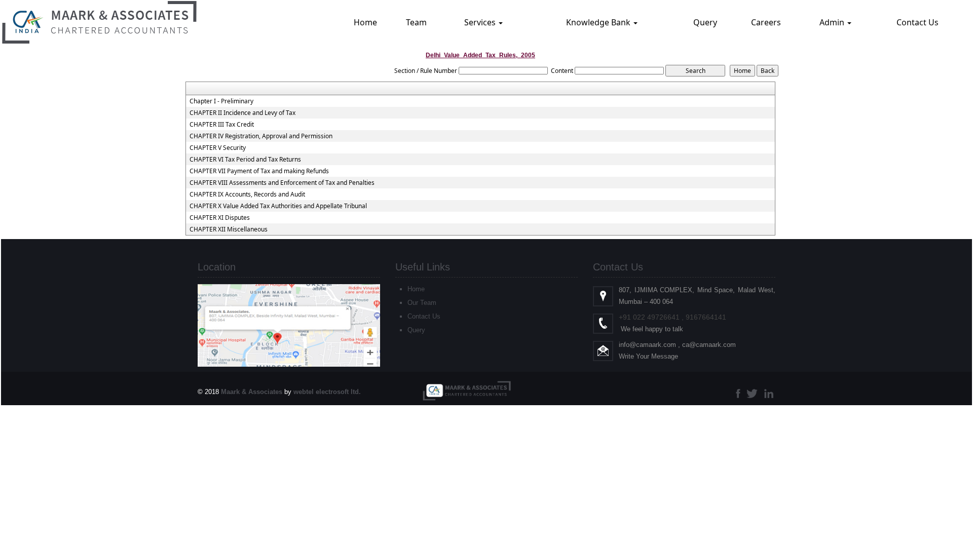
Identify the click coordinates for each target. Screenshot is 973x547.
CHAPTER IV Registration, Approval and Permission (261, 136)
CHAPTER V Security (218, 148)
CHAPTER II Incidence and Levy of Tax (242, 113)
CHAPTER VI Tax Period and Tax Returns (245, 159)
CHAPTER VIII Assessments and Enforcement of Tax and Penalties (282, 183)
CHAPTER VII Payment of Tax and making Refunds (259, 171)
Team (416, 22)
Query (705, 22)
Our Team (421, 302)
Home (365, 22)
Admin (832, 22)
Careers (766, 22)
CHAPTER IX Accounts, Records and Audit (247, 194)
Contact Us (917, 22)
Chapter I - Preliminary (221, 101)
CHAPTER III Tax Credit (222, 125)
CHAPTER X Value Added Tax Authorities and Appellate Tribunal (278, 206)
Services (481, 22)
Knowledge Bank (599, 22)
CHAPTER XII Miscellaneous (229, 229)
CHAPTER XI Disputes (220, 218)
